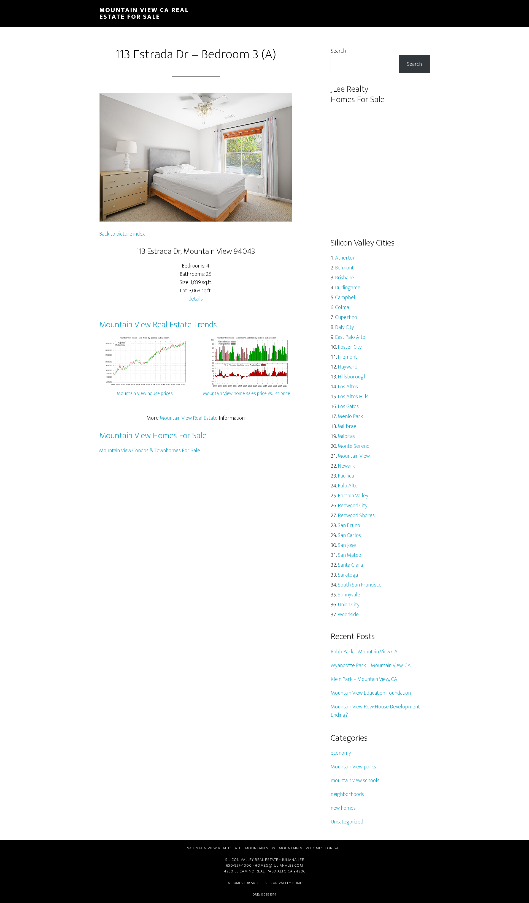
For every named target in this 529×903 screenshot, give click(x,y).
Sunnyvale (349, 594)
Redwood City (353, 505)
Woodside (348, 614)
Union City (349, 604)
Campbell (346, 297)
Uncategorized (347, 821)
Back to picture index (122, 234)
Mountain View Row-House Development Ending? (375, 711)
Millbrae (347, 426)
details (195, 299)
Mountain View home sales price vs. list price (246, 393)
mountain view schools (355, 780)
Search (338, 51)
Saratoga (348, 575)
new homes (343, 808)
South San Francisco (360, 585)
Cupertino (346, 317)
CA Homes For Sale (242, 883)
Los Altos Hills (353, 396)
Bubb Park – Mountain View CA (364, 651)
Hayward (347, 367)
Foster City (350, 347)
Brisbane (344, 277)
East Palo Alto (350, 337)
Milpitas (346, 436)
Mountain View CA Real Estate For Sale (144, 13)
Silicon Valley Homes (284, 883)
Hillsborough (352, 376)
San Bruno (349, 525)
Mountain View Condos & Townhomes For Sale (149, 450)
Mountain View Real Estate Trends (158, 324)
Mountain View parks (353, 766)
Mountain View (354, 456)
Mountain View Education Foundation (371, 693)
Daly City (344, 327)
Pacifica (346, 476)
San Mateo (349, 555)
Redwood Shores (356, 515)
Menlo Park (350, 416)
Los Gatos (348, 406)
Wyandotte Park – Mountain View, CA (371, 665)
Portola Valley (353, 495)
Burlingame (347, 287)
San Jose (347, 545)
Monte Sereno (353, 446)
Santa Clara (350, 565)
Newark (346, 466)
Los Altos (348, 386)
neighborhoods (347, 794)
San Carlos (349, 535)
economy (341, 753)
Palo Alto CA (280, 871)
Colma (342, 307)
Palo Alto (348, 485)
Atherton (345, 258)
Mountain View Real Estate (189, 418)
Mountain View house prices (145, 393)
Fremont (347, 357)
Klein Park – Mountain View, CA (364, 679)
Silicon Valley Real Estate (251, 859)
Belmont (344, 267)
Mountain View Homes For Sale (153, 435)
